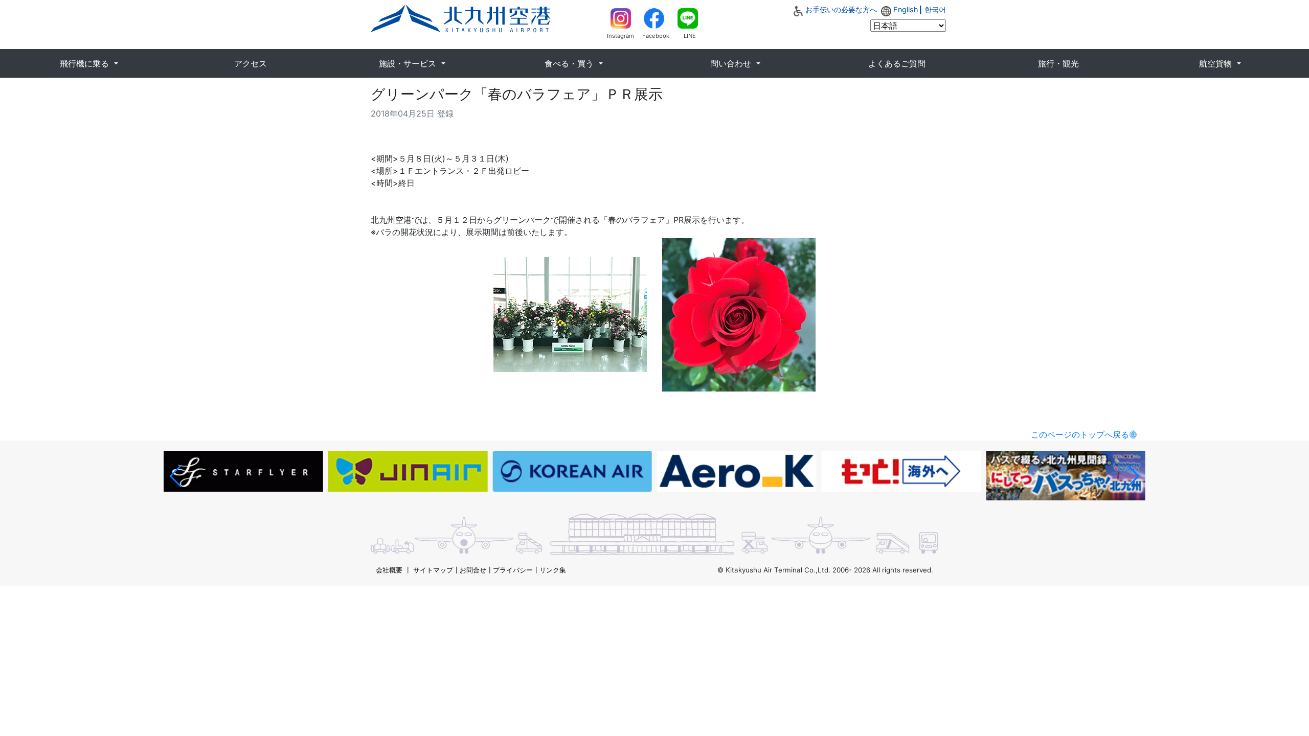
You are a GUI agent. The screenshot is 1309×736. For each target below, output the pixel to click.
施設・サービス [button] (409, 63)
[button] (176, 476)
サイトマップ (433, 570)
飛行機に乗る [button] (85, 63)
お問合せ (473, 570)
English (905, 9)
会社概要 (389, 570)
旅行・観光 (1058, 63)
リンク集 (552, 570)
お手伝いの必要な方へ (841, 9)
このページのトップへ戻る (1080, 434)
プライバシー (513, 570)
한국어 (935, 9)
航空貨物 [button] (1216, 63)
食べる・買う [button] (570, 63)
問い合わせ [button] (732, 63)
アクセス (250, 63)
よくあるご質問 (897, 63)
